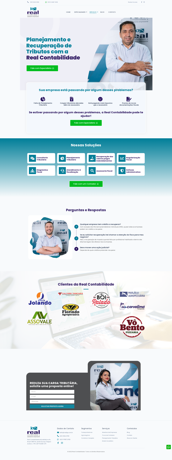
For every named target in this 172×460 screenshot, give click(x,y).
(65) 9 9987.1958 (53, 2)
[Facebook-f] (141, 2)
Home (68, 12)
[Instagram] (144, 2)
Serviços (92, 12)
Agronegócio (85, 435)
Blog (102, 12)
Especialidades (80, 12)
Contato (112, 12)
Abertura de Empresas (109, 432)
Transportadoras (86, 432)
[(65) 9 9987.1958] (46, 2)
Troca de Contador (108, 435)
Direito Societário (107, 441)
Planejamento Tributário (110, 438)
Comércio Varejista (87, 438)
